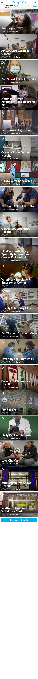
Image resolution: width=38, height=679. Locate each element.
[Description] (2, 11)
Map (35, 7)
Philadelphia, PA (14, 32)
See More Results (19, 520)
